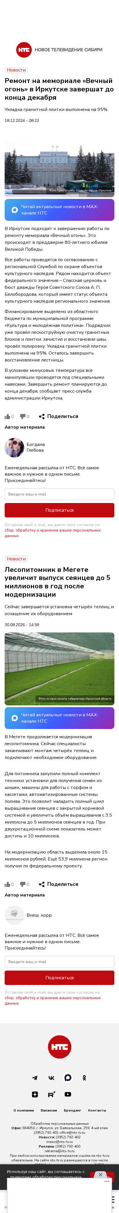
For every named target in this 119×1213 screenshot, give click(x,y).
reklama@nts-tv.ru (60, 1151)
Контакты (97, 1110)
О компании (23, 1110)
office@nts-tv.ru (72, 1132)
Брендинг (72, 1110)
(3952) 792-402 (68, 1137)
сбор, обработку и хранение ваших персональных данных (53, 533)
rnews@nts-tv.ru (59, 1141)
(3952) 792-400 (67, 1146)
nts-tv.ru (102, 1155)
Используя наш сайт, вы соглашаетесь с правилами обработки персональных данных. (46, 1177)
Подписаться (59, 510)
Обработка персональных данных (60, 1124)
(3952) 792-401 (46, 1132)
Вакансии (49, 1110)
